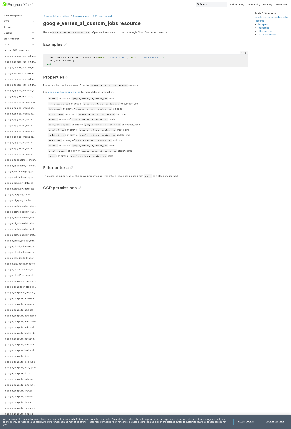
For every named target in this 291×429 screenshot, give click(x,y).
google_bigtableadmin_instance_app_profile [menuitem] (20, 229)
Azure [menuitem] (7, 27)
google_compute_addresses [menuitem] (20, 315)
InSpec (66, 16)
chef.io (233, 4)
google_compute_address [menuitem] (19, 310)
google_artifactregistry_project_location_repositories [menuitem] (20, 171)
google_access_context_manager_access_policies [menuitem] (20, 67)
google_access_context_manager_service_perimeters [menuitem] (20, 85)
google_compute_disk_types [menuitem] (20, 367)
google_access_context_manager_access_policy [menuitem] (20, 73)
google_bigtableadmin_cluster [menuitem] (20, 206)
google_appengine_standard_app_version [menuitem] (20, 160)
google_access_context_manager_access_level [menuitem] (20, 56)
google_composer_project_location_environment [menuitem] (20, 281)
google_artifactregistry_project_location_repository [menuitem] (20, 177)
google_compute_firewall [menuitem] (18, 390)
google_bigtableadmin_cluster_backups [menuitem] (20, 217)
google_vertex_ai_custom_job (64, 92)
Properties (263, 27)
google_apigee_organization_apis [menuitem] (20, 113)
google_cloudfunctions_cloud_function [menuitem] (20, 269)
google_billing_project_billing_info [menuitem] (20, 240)
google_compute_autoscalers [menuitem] (20, 327)
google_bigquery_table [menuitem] (17, 194)
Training (267, 4)
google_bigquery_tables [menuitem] (18, 200)
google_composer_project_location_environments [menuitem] (20, 286)
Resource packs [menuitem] (13, 15)
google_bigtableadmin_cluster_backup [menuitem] (20, 211)
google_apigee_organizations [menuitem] (20, 154)
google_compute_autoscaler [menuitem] (20, 321)
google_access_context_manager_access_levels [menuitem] (20, 61)
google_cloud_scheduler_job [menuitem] (20, 246)
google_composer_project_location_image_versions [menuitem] (20, 292)
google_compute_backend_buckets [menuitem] (20, 338)
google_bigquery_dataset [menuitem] (19, 183)
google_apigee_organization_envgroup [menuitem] (20, 119)
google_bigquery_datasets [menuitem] (19, 188)
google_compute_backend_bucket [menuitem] (20, 333)
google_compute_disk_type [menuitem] (20, 362)
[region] (145, 422)
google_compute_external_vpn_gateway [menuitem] (20, 379)
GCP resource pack (102, 16)
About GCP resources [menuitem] (17, 50)
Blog (241, 4)
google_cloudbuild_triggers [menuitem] (20, 263)
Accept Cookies (246, 421)
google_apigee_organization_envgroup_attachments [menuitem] (20, 131)
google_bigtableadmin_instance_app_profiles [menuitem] (20, 235)
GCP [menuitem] (6, 44)
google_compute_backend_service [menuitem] (20, 344)
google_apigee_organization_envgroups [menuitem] (20, 136)
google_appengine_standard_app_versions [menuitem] (20, 165)
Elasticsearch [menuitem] (12, 38)
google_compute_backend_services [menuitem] (20, 350)
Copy (243, 52)
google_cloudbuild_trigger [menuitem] (19, 258)
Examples (263, 24)
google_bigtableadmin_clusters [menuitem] (20, 223)
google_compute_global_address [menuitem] (20, 413)
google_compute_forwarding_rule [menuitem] (20, 402)
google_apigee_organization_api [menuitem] (20, 108)
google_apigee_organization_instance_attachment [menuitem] (20, 142)
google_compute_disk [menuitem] (17, 356)
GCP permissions (267, 34)
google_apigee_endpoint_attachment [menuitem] (20, 90)
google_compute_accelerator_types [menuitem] (20, 304)
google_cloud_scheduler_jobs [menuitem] (20, 252)
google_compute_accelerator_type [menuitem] (20, 298)
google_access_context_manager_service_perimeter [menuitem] (20, 79)
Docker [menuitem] (8, 33)
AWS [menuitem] (6, 21)
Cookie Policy (110, 421)
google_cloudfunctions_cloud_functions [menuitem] (20, 275)
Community (253, 4)
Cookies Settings (275, 421)
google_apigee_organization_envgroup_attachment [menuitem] (20, 125)
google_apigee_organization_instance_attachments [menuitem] (20, 148)
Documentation (51, 16)
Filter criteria (265, 31)
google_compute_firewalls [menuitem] (19, 396)
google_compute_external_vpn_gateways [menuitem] (20, 385)
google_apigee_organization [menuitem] (20, 102)
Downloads (281, 4)
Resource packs (81, 16)
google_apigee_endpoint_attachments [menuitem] (20, 96)
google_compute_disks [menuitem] (17, 373)
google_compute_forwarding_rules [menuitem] (20, 408)
